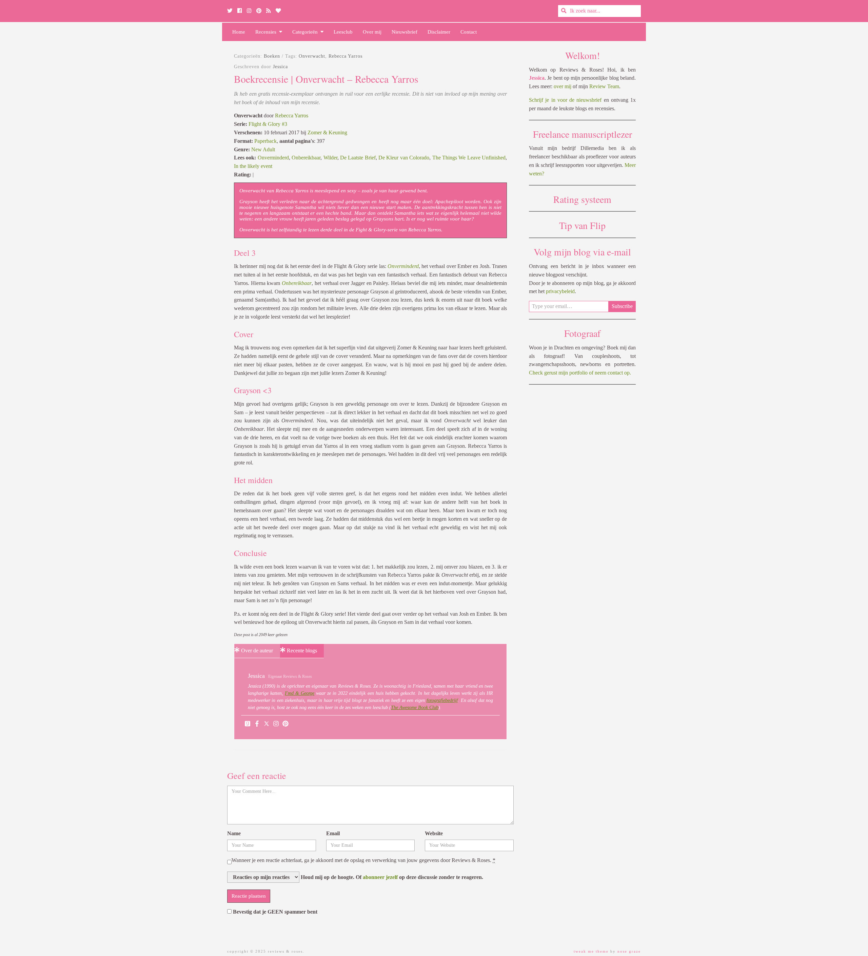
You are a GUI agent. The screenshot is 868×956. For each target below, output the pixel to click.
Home (238, 32)
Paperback (265, 141)
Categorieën (306, 32)
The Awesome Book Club (414, 707)
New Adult (263, 149)
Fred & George (299, 693)
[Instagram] (276, 724)
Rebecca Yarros (345, 56)
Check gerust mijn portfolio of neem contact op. (580, 373)
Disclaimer (439, 32)
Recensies (267, 32)
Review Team (604, 86)
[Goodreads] (247, 724)
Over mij (372, 32)
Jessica (280, 66)
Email (333, 833)
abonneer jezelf (380, 877)
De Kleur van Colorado (403, 157)
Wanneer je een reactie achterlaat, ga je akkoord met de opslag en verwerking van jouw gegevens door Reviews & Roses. (363, 860)
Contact (468, 32)
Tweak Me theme (591, 951)
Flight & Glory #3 (268, 124)
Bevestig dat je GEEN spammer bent (274, 912)
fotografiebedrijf (442, 700)
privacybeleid (560, 291)
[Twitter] (266, 724)
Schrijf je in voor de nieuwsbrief (565, 100)
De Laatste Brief (358, 157)
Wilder (330, 157)
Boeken (272, 56)
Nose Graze (629, 951)
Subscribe (622, 306)
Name (234, 833)
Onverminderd (273, 157)
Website (434, 833)
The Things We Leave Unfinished (469, 157)
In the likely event (253, 166)
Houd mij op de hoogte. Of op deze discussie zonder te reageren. (391, 877)
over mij (562, 86)
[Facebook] (257, 724)
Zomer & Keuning (327, 132)
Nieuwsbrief (404, 32)
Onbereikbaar (306, 157)
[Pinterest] (285, 724)
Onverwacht (312, 56)
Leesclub (343, 32)
